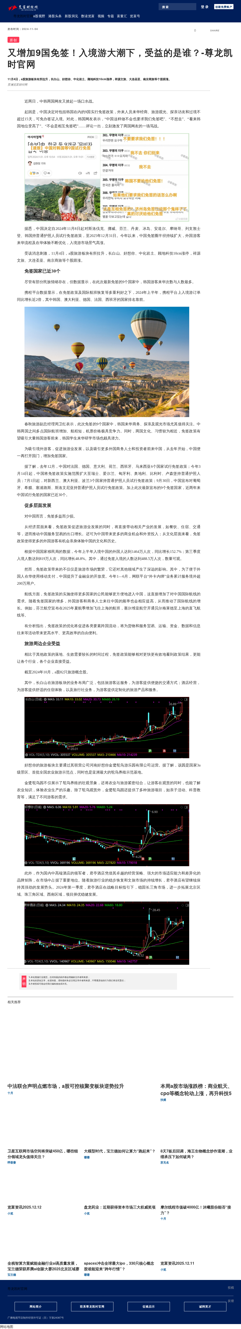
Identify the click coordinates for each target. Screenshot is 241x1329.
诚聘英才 (205, 1306)
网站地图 (6, 1326)
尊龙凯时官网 (23, 15)
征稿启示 (149, 1306)
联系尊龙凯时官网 (92, 1306)
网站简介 (36, 1306)
